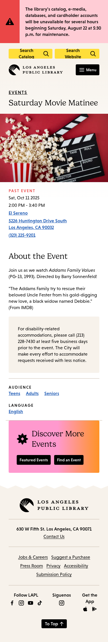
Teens (14, 393)
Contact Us (54, 536)
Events (18, 92)
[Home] (36, 69)
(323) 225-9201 (22, 235)
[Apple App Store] (85, 609)
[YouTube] (30, 602)
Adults (32, 393)
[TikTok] (39, 602)
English (16, 411)
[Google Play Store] (94, 609)
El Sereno (18, 212)
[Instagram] (21, 602)
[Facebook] (12, 602)
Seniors (51, 393)
